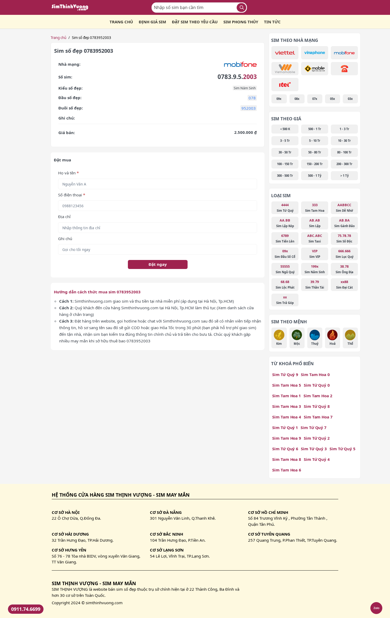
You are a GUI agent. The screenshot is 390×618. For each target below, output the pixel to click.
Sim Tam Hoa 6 (286, 470)
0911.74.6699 (25, 609)
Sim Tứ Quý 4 (317, 459)
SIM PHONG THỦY (240, 21)
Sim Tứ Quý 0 (317, 385)
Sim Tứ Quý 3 (314, 448)
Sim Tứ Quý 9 (285, 374)
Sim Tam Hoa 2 (318, 395)
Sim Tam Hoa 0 (315, 374)
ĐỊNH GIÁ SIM (152, 21)
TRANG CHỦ (121, 21)
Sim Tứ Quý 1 (285, 427)
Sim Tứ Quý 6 (285, 448)
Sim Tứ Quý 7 (313, 427)
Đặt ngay (158, 264)
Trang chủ (58, 37)
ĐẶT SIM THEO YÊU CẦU (195, 21)
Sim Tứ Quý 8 (317, 406)
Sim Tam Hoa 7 (318, 417)
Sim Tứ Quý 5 (343, 448)
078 (252, 97)
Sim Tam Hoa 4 (286, 417)
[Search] (241, 7)
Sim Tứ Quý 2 (317, 438)
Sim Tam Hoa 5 (286, 385)
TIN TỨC (272, 21)
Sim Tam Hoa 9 (286, 438)
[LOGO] (72, 7)
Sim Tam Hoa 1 (286, 395)
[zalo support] (376, 608)
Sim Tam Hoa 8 (286, 459)
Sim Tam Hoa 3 (286, 406)
